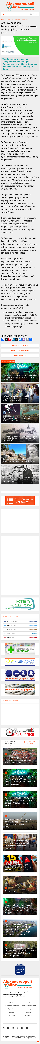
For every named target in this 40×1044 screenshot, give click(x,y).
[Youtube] (27, 1028)
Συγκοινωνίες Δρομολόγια (28, 1005)
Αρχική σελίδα (20, 355)
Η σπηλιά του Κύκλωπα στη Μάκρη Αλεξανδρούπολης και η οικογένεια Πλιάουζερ (19, 460)
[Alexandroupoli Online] (20, 9)
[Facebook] (3, 1028)
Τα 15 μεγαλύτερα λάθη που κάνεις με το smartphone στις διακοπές (18, 867)
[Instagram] (17, 1028)
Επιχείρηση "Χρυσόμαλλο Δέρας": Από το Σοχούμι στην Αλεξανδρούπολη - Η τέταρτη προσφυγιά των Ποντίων (20, 439)
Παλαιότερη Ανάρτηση (20, 350)
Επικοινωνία (28, 1015)
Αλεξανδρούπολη (16, 19)
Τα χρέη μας (10, 891)
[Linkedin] (13, 1028)
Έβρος (8, 19)
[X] (8, 1028)
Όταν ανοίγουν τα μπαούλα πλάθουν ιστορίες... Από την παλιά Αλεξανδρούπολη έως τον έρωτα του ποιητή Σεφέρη (19, 480)
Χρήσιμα (11, 1012)
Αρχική (2, 19)
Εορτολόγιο (11, 1009)
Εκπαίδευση (25, 19)
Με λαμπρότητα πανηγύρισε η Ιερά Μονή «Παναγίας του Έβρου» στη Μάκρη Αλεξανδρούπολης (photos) (17, 398)
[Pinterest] (22, 1028)
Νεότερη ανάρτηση (20, 345)
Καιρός (29, 1002)
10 (6, 944)
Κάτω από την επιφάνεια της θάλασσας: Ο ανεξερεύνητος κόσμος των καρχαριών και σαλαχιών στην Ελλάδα (18, 418)
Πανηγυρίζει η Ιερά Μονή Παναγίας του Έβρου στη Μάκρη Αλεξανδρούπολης (19, 760)
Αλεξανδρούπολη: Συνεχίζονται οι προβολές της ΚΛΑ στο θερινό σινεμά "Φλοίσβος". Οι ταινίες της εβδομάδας (20, 378)
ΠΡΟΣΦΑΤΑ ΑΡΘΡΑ (11, 701)
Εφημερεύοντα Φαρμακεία (11, 1005)
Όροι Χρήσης (11, 1015)
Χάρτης (29, 1009)
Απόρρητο (29, 1012)
